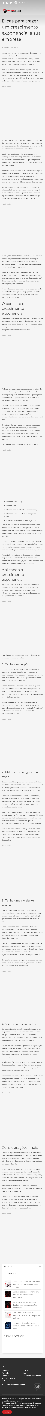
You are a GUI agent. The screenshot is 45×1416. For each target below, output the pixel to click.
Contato (5, 1376)
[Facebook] (3, 3)
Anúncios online (8, 1378)
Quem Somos (7, 1370)
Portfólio (5, 1373)
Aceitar (7, 1412)
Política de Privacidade (32, 1376)
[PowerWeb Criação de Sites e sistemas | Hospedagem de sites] (14, 3)
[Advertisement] (22, 112)
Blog (24, 1373)
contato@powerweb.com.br (14, 1384)
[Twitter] (11, 3)
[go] (40, 1266)
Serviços (26, 1370)
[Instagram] (7, 3)
